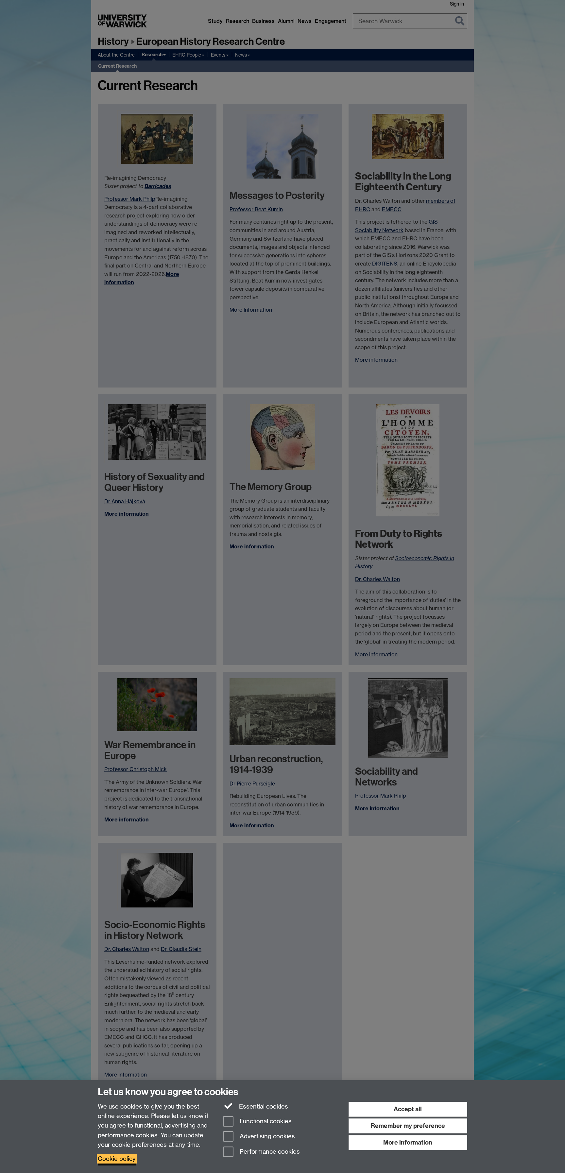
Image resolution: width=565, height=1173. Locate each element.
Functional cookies (265, 1121)
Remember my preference (408, 1126)
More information (407, 1142)
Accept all (408, 1109)
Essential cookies (262, 1106)
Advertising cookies (266, 1136)
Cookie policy (117, 1159)
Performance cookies (269, 1152)
